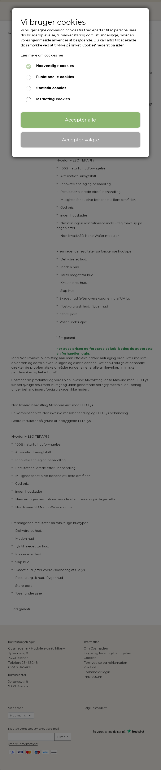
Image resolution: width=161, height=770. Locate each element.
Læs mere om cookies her (42, 55)
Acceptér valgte (80, 140)
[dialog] (80, 385)
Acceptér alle (80, 120)
